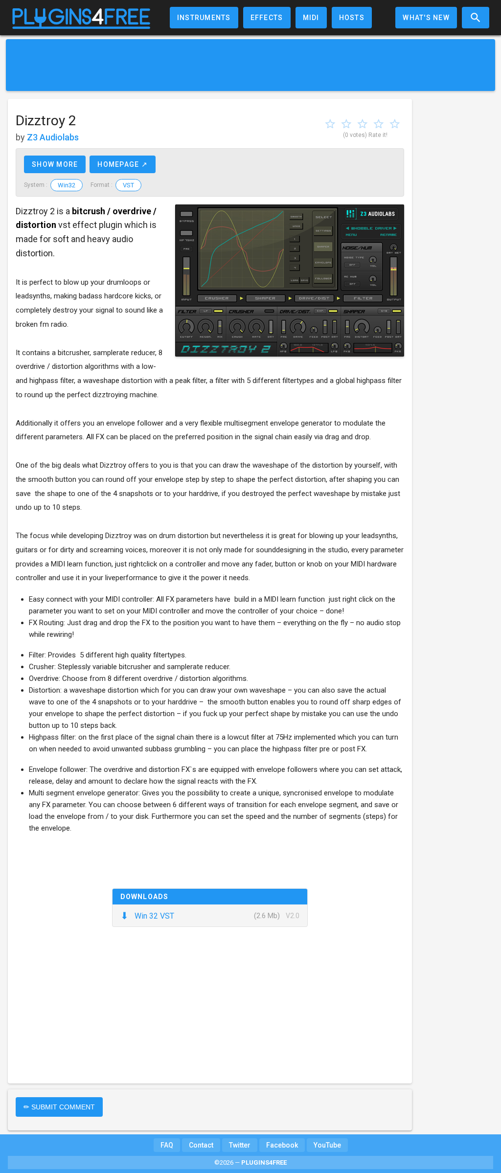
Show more (55, 164)
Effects (266, 18)
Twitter (239, 1145)
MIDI (311, 18)
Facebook (282, 1145)
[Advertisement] (250, 65)
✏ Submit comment (59, 1107)
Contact (201, 1145)
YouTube (327, 1145)
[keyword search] (475, 17)
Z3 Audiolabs (53, 137)
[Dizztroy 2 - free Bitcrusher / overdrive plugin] (289, 280)
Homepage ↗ (122, 164)
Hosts (351, 18)
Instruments (204, 18)
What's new (426, 18)
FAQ (166, 1145)
